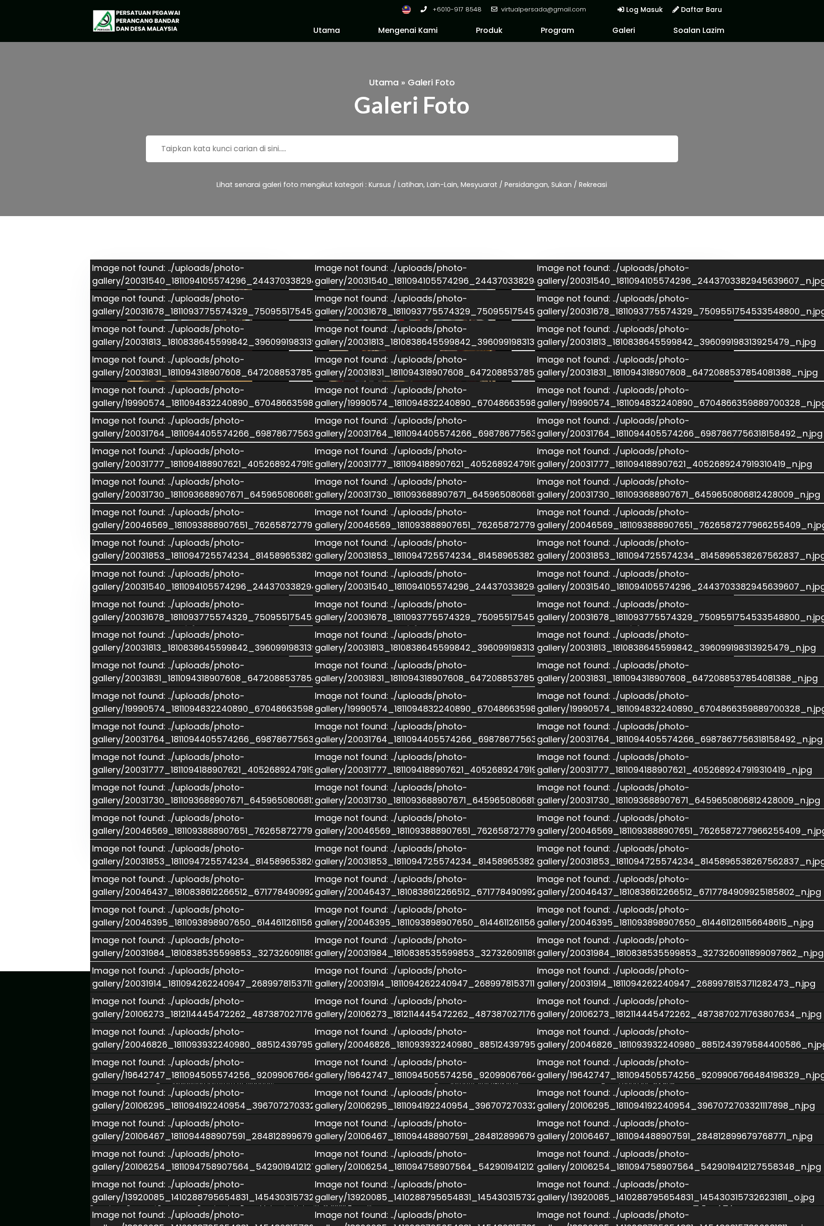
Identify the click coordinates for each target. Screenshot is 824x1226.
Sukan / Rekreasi (579, 184)
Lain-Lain (442, 184)
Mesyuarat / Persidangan (504, 184)
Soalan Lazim (698, 30)
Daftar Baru (700, 9)
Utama (326, 30)
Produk (489, 30)
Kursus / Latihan (396, 184)
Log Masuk (643, 9)
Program (557, 30)
